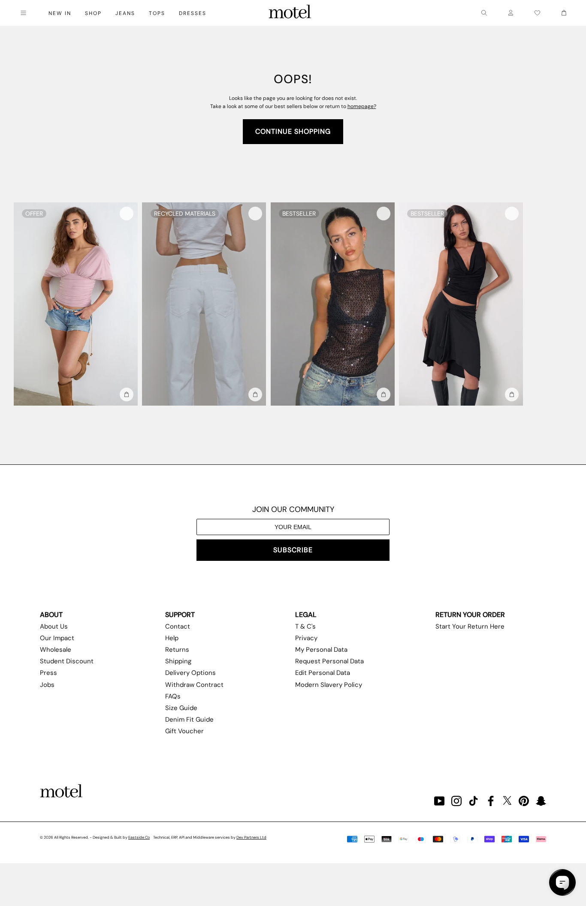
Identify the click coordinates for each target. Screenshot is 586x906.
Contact (177, 626)
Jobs (47, 684)
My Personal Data (321, 649)
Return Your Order (470, 614)
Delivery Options (190, 672)
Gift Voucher (184, 731)
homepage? (361, 106)
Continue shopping (293, 131)
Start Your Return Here (469, 626)
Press (48, 672)
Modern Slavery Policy (328, 684)
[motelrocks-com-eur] (290, 13)
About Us (54, 626)
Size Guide (181, 708)
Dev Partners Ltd (251, 837)
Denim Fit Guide (189, 719)
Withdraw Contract (194, 684)
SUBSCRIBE (293, 549)
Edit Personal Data (322, 672)
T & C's (305, 626)
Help (171, 638)
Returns (177, 649)
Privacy (306, 638)
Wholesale (55, 649)
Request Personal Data (329, 661)
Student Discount (67, 661)
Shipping (178, 661)
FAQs (173, 696)
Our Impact (57, 638)
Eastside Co (139, 837)
